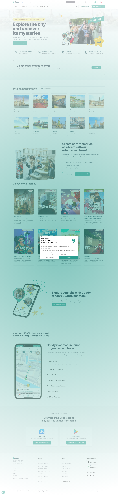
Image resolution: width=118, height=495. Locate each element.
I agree (68, 257)
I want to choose (49, 257)
